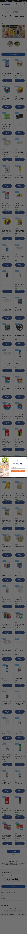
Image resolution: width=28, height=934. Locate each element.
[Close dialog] (25, 458)
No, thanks (18, 473)
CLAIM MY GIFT (18, 470)
